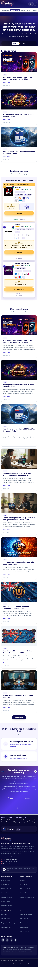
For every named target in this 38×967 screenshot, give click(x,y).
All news (15, 43)
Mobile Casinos (24, 931)
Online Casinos (5, 880)
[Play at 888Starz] (8, 191)
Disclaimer (4, 963)
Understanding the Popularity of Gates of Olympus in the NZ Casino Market (19, 519)
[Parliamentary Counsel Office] (27, 798)
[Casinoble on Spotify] (15, 940)
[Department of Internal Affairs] (19, 808)
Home (2, 14)
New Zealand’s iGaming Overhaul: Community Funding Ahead (16, 607)
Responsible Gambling (27, 897)
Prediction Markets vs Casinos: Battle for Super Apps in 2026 (18, 563)
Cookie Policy (23, 963)
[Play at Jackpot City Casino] (8, 270)
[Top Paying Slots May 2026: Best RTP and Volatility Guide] (19, 99)
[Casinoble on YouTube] (7, 940)
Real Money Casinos (26, 923)
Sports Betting (5, 884)
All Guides (5, 10)
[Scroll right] (36, 10)
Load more (19, 717)
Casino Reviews (6, 901)
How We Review (26, 10)
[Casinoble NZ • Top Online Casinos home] (7, 3)
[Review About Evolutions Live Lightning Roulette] (19, 680)
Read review (19, 217)
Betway (17, 224)
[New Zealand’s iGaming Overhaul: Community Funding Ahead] (19, 592)
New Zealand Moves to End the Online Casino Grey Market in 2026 (17, 652)
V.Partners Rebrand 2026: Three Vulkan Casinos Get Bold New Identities (18, 78)
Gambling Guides (6, 905)
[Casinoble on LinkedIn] (3, 940)
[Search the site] (30, 4)
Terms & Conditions (13, 963)
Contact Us (23, 893)
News (23, 43)
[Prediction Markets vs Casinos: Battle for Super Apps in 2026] (19, 547)
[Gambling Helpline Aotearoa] (11, 798)
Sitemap (30, 963)
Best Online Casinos (26, 914)
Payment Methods (6, 897)
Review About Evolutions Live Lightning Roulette (18, 696)
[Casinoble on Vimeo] (11, 940)
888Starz (17, 187)
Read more (6, 82)
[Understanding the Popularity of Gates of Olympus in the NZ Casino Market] (19, 503)
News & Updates (25, 889)
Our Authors (23, 884)
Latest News (15, 10)
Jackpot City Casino (21, 264)
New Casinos (24, 918)
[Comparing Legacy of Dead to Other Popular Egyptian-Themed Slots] (19, 459)
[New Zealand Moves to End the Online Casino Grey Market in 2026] (19, 636)
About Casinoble (6, 927)
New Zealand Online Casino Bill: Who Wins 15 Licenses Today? (19, 153)
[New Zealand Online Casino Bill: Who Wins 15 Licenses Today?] (19, 137)
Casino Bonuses (6, 889)
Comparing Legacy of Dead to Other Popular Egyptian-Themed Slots (17, 474)
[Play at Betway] (8, 231)
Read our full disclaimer (27, 953)
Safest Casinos (24, 927)
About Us (22, 880)
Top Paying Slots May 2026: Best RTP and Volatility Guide (18, 115)
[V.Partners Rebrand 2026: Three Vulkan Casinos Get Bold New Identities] (19, 62)
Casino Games (5, 893)
